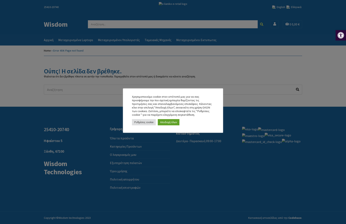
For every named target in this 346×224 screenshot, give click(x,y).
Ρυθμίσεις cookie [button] (143, 122)
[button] (341, 35)
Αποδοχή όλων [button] (168, 122)
